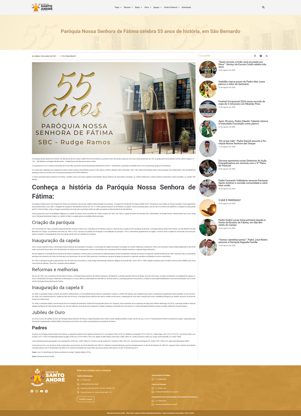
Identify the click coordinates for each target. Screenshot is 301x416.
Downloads (186, 7)
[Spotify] (46, 391)
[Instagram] (37, 391)
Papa (117, 7)
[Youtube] (41, 391)
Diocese (127, 7)
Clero (146, 7)
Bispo (137, 7)
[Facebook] (32, 391)
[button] (118, 7)
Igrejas (156, 7)
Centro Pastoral (170, 7)
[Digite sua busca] (263, 7)
